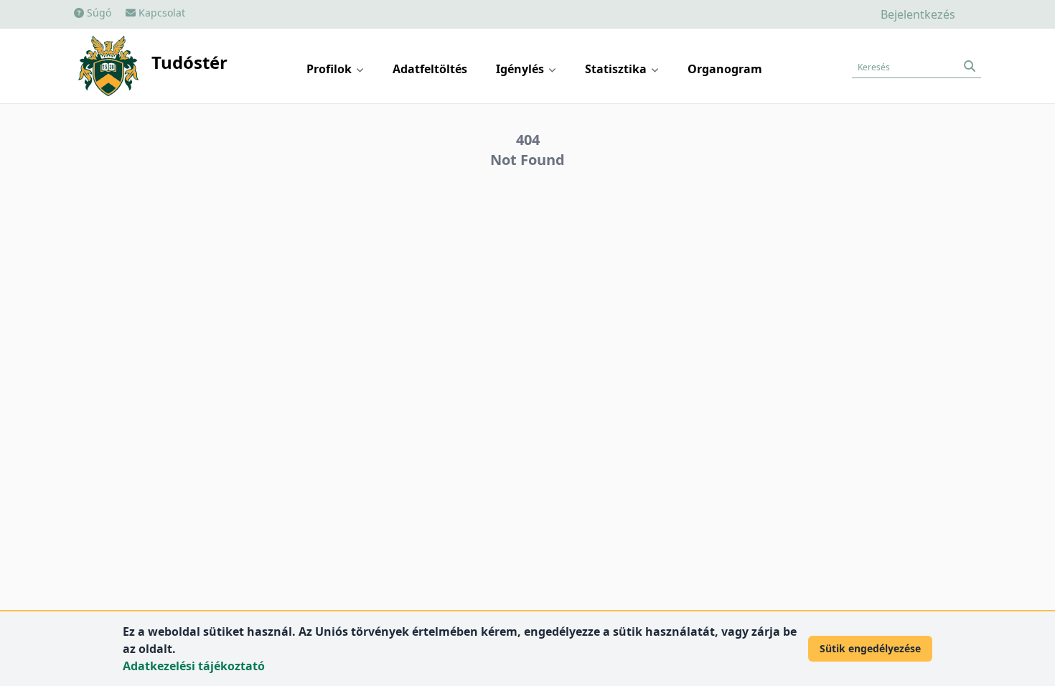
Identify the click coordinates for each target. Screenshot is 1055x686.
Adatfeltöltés (430, 69)
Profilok (330, 69)
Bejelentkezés (918, 14)
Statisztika (617, 69)
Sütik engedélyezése (870, 648)
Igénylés (521, 69)
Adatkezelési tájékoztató (194, 666)
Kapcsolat (160, 12)
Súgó (97, 12)
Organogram (725, 69)
